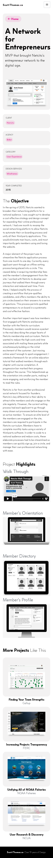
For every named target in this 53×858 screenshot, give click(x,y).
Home (13, 19)
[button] (47, 4)
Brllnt (9, 139)
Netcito (10, 122)
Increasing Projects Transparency (26, 744)
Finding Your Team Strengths (26, 699)
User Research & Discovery (26, 834)
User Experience (14, 156)
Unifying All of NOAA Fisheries (26, 789)
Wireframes (12, 173)
